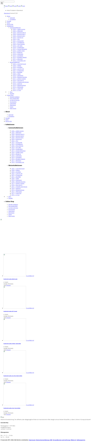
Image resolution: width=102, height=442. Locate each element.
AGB (50, 440)
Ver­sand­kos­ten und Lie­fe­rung (61, 440)
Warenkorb (7, 13)
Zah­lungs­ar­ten (81, 440)
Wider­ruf (73, 440)
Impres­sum (32, 440)
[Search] (2, 3)
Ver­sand (8, 285)
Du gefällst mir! (30, 276)
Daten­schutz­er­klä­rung (42, 440)
